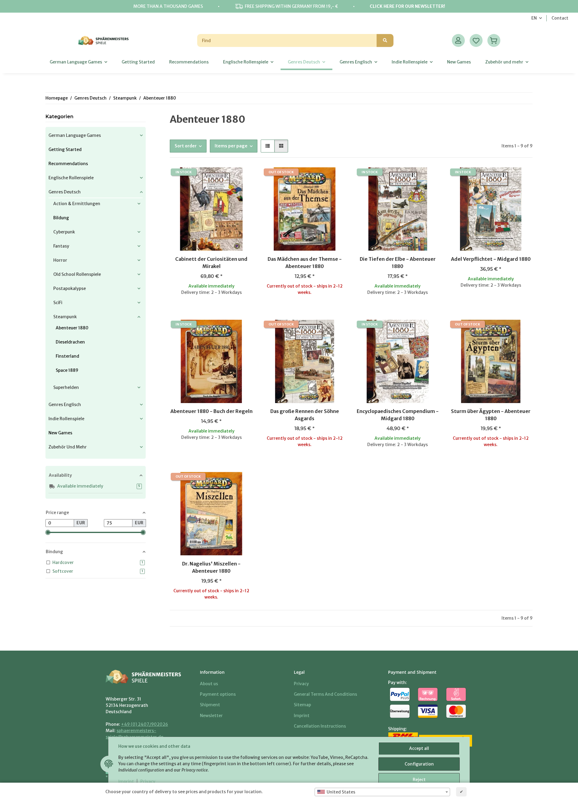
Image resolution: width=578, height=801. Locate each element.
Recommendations (68, 163)
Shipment (210, 704)
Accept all (419, 748)
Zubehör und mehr (67, 447)
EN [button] (534, 18)
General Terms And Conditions (325, 694)
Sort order (186, 146)
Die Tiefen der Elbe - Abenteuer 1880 (398, 262)
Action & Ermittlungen (76, 203)
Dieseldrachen (70, 342)
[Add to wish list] (243, 177)
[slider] (47, 532)
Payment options (218, 694)
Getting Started (65, 149)
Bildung (61, 217)
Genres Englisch (64, 404)
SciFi (57, 302)
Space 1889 (67, 370)
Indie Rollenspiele (66, 418)
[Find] (385, 40)
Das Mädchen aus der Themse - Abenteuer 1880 (305, 262)
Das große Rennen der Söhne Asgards (304, 414)
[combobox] (382, 792)
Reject (419, 779)
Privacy (147, 781)
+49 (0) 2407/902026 (144, 724)
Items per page (231, 146)
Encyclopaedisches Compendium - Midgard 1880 (398, 414)
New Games (60, 433)
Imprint (126, 781)
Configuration (419, 764)
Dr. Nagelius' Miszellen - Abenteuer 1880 (211, 567)
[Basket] (494, 40)
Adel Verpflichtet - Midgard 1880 (491, 259)
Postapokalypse (69, 288)
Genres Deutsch (64, 192)
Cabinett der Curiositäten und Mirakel (211, 262)
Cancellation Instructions (320, 726)
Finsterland (67, 356)
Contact (560, 18)
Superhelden (66, 387)
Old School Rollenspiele (77, 274)
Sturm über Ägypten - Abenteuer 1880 (490, 414)
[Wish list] (476, 40)
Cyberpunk (64, 232)
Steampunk (65, 316)
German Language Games (74, 135)
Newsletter (211, 715)
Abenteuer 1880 (72, 328)
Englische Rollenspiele (71, 177)
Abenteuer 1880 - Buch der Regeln (211, 411)
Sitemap (302, 704)
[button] (458, 40)
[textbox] (382, 792)
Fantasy (61, 246)
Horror (60, 260)
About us (209, 683)
